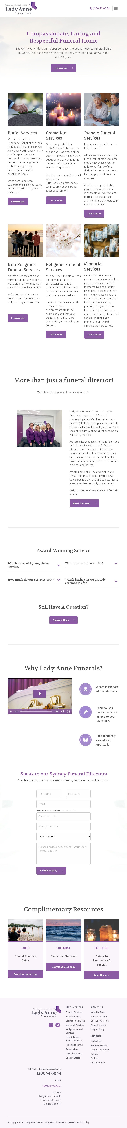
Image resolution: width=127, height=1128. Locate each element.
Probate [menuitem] (95, 1058)
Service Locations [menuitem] (99, 1016)
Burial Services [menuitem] (73, 1016)
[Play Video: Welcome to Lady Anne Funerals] (39, 694)
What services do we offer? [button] (84, 563)
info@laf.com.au (52, 1085)
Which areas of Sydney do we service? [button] (29, 565)
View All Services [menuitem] (74, 1053)
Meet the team (81, 503)
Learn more (60, 68)
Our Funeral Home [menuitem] (100, 1021)
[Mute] (57, 711)
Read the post (102, 975)
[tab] (35, 565)
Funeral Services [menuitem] (74, 1012)
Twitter (57, 1025)
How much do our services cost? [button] (31, 579)
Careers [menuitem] (94, 1054)
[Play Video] (11, 711)
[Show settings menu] (63, 711)
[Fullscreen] (69, 711)
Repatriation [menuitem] (72, 1049)
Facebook (51, 1025)
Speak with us (61, 620)
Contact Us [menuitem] (96, 1041)
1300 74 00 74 (49, 1073)
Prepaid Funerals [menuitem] (74, 1045)
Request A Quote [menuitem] (99, 1045)
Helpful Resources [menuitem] (100, 1049)
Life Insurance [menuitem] (98, 1062)
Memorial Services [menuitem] (75, 1025)
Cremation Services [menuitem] (75, 1021)
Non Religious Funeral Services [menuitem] (74, 1039)
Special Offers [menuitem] (73, 1058)
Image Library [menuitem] (97, 1029)
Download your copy (25, 974)
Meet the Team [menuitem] (98, 1012)
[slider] (36, 711)
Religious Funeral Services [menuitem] (74, 1031)
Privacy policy (83, 1122)
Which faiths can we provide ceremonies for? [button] (85, 581)
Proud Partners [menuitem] (98, 1025)
